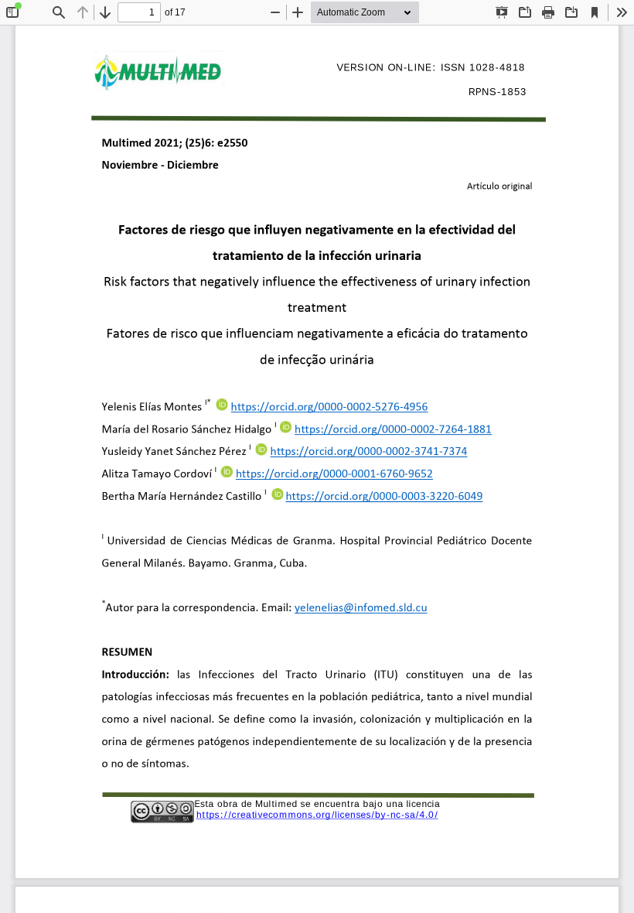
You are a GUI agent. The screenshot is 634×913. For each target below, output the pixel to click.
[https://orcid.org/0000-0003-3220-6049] (385, 499)
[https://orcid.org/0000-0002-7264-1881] (393, 432)
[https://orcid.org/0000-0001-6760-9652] (334, 477)
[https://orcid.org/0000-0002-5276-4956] (330, 409)
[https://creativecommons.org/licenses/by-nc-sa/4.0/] (316, 814)
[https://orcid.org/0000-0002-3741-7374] (369, 454)
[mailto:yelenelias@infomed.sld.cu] (361, 611)
